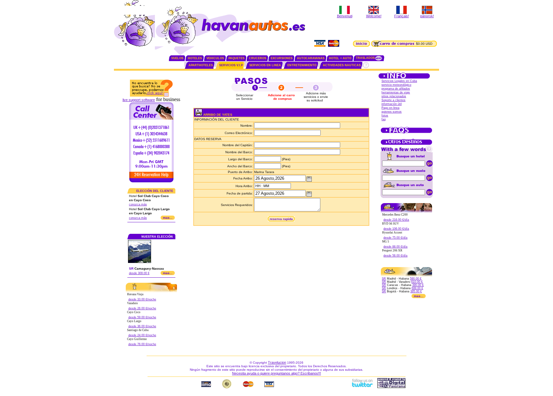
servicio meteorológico (396, 84)
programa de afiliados (395, 88)
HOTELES (195, 58)
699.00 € (417, 288)
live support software (139, 100)
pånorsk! (427, 16)
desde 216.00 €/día (396, 219)
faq (383, 119)
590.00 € (415, 278)
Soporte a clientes (393, 100)
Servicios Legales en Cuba (399, 81)
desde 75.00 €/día (395, 237)
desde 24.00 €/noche (142, 335)
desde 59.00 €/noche (142, 317)
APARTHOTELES (200, 65)
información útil (391, 104)
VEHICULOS (215, 58)
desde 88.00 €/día (395, 246)
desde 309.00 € (139, 273)
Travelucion (277, 362)
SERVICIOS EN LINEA (265, 65)
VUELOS (177, 58)
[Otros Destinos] (406, 144)
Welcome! (373, 16)
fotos (384, 115)
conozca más (138, 204)
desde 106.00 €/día (396, 228)
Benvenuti (344, 16)
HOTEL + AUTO (340, 58)
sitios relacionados (393, 96)
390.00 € (418, 285)
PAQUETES (236, 58)
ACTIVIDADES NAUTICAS (342, 65)
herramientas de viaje (395, 92)
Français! (401, 16)
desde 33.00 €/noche (142, 299)
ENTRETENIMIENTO (302, 65)
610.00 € (417, 281)
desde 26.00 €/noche (142, 308)
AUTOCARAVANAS (311, 58)
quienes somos (391, 111)
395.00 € (416, 291)
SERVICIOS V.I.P (231, 65)
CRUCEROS (257, 58)
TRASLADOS (365, 57)
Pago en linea (390, 107)
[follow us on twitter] (362, 387)
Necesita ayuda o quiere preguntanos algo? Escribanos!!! (276, 373)
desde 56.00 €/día (395, 255)
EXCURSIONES (282, 58)
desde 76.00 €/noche (142, 344)
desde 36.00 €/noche (142, 326)
